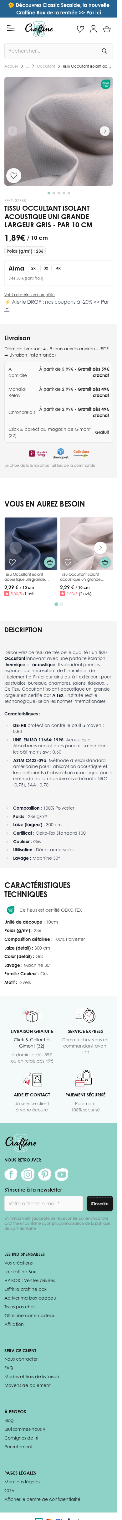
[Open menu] (11, 28)
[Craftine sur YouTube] (61, 1174)
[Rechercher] (104, 50)
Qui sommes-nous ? (24, 1429)
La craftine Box (20, 1271)
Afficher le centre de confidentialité (42, 1499)
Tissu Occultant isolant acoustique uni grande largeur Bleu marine (24, 579)
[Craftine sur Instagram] (27, 1174)
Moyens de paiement (27, 1385)
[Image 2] (54, 193)
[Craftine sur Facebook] (11, 1174)
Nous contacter (21, 1359)
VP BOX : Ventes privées (29, 1280)
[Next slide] (100, 548)
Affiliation (14, 1324)
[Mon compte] (93, 29)
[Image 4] (64, 193)
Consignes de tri (21, 1437)
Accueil (11, 66)
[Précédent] (12, 131)
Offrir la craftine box (25, 1289)
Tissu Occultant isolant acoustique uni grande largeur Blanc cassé (80, 579)
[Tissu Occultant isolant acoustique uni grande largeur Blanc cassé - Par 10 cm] (86, 543)
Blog (8, 1420)
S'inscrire (100, 1203)
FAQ (8, 1367)
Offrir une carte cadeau (30, 1315)
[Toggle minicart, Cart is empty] (106, 29)
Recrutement (18, 1446)
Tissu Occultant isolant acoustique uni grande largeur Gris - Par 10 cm (88, 66)
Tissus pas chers (20, 1306)
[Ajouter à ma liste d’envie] (13, 175)
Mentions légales (22, 1481)
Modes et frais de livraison (31, 1376)
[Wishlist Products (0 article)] (80, 29)
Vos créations (18, 1262)
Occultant (46, 66)
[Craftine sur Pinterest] (44, 1174)
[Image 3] (59, 193)
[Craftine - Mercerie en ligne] (39, 29)
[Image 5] (69, 193)
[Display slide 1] (56, 604)
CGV (9, 1490)
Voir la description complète (29, 294)
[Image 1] (49, 193)
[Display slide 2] (61, 604)
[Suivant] (104, 131)
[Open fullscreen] (58, 131)
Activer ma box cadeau (30, 1298)
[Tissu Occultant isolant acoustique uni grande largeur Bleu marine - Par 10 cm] (31, 543)
